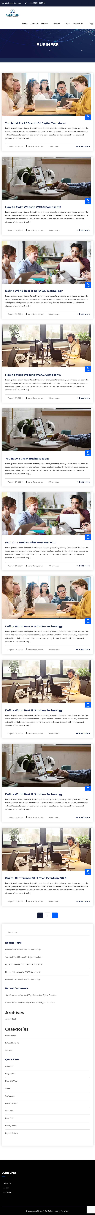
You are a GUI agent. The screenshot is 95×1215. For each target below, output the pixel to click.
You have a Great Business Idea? (27, 458)
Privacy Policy (10, 1125)
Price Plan (9, 1118)
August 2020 (10, 1019)
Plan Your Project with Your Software (30, 542)
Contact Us (78, 24)
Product (56, 24)
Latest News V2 (12, 1043)
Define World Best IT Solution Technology (34, 291)
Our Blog (9, 1050)
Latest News (10, 1035)
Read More (84, 146)
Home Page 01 (11, 1103)
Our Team (9, 1111)
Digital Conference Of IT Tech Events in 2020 (35, 878)
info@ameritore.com (13, 3)
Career (67, 24)
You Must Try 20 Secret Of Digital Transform (35, 123)
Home (24, 24)
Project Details (11, 1133)
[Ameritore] (12, 13)
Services (44, 24)
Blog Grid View (11, 1081)
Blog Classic (10, 1073)
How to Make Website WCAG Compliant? (33, 207)
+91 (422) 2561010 (37, 3)
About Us (34, 24)
